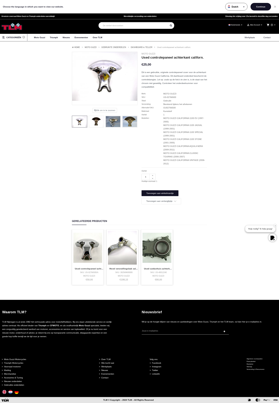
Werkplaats (250, 37)
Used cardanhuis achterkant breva (161, 269)
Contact (267, 37)
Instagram (156, 366)
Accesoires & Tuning (13, 377)
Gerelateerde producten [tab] (89, 221)
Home (77, 47)
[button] (272, 237)
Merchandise (10, 374)
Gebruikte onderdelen (113, 47)
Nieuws (66, 37)
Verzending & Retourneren (255, 369)
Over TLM (97, 37)
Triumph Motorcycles (13, 363)
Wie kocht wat (107, 363)
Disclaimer (250, 364)
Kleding (7, 370)
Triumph (54, 37)
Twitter (155, 370)
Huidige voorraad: (149, 181)
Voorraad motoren (12, 366)
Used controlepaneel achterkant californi (96, 269)
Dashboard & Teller (141, 47)
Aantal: (144, 171)
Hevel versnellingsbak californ (125, 269)
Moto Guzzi (39, 37)
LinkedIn (156, 374)
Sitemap (249, 366)
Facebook (156, 363)
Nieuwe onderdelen (13, 381)
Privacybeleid (251, 361)
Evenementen (81, 37)
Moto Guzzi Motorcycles (15, 359)
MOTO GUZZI (91, 47)
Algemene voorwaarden (255, 359)
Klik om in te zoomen (105, 110)
